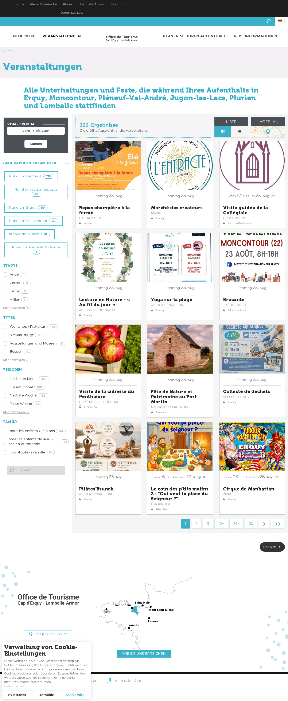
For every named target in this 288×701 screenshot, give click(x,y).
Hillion (17, 300)
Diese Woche (25, 404)
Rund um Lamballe (30, 176)
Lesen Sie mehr (15, 686)
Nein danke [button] (17, 695)
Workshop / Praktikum (32, 327)
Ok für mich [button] (75, 695)
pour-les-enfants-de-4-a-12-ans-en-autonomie (37, 441)
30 (251, 524)
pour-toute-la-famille (31, 452)
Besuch (20, 352)
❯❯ (277, 524)
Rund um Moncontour (32, 221)
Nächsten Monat (28, 379)
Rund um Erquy (27, 207)
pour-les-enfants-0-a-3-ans (36, 431)
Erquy (18, 291)
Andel (17, 274)
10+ (221, 524)
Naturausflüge (26, 335)
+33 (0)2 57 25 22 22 (51, 634)
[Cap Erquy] (48, 600)
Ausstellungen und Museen (36, 343)
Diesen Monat (26, 387)
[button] (22, 36)
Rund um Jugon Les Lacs (36, 191)
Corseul (19, 283)
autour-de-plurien (28, 234)
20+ (236, 524)
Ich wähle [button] (46, 695)
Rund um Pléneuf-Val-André (36, 249)
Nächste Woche (27, 395)
